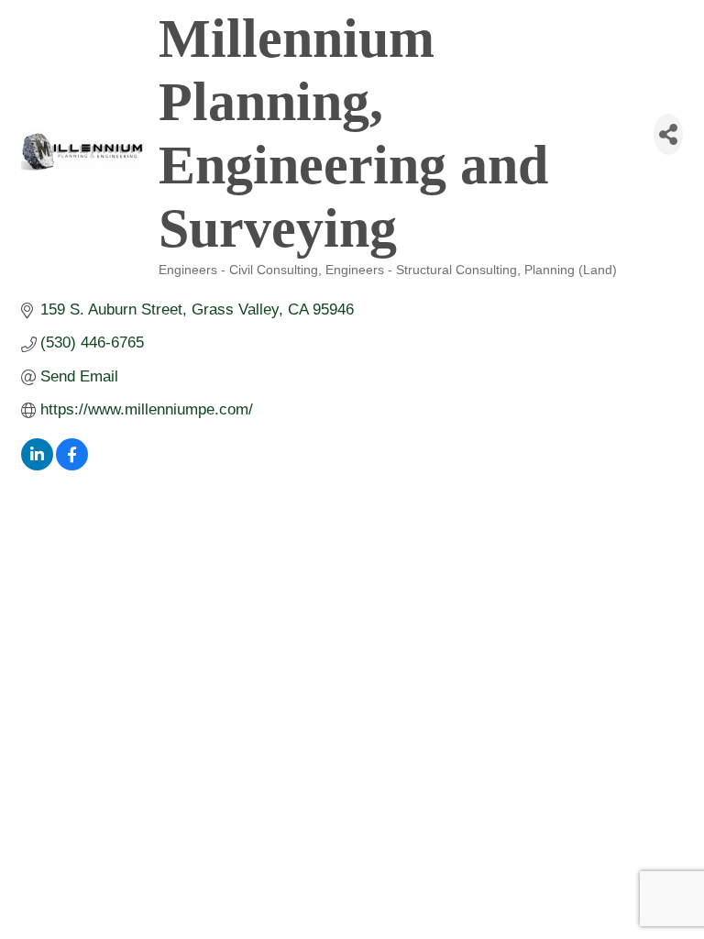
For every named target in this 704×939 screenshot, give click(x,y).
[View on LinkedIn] (37, 465)
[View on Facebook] (72, 465)
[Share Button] (668, 134)
